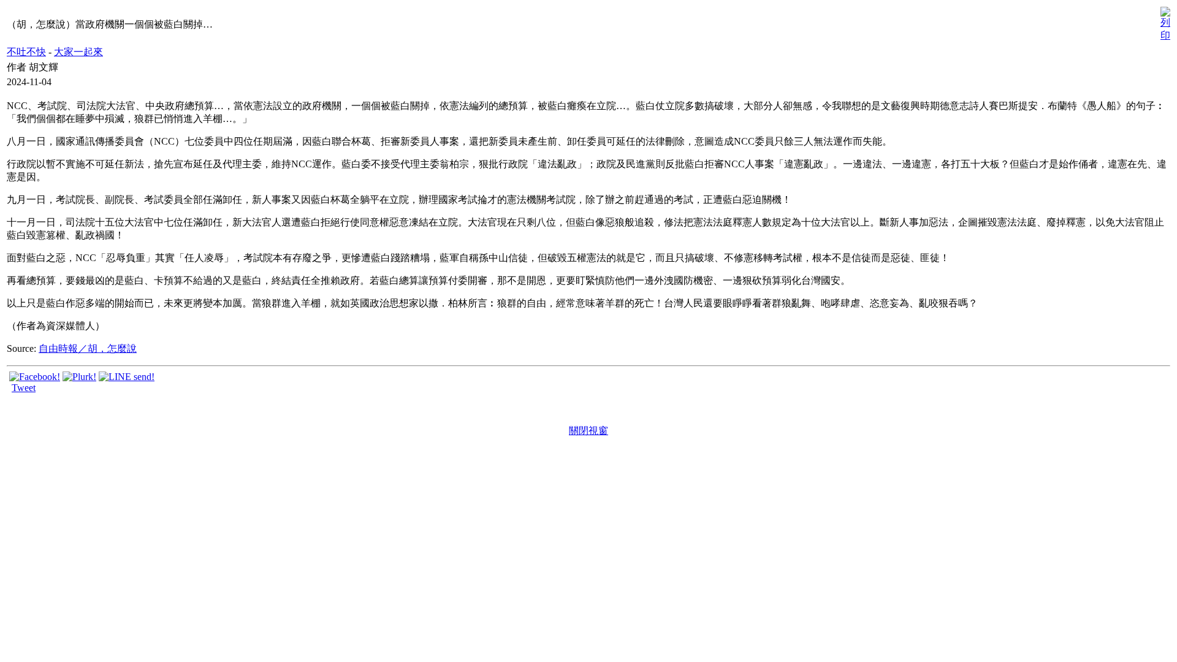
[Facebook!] (34, 376)
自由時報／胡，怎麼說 (88, 348)
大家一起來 (78, 52)
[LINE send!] (126, 376)
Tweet (24, 387)
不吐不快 (26, 52)
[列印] (1165, 21)
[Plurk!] (79, 376)
